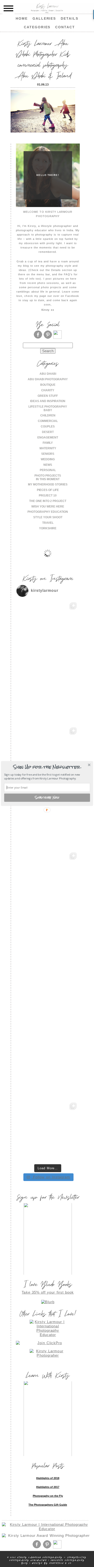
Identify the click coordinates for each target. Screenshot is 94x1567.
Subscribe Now (47, 798)
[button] (46, 767)
